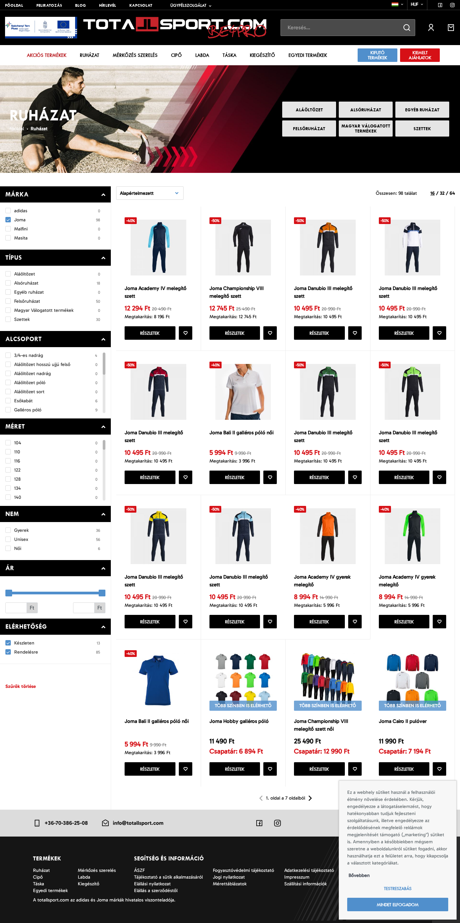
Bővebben (359, 875)
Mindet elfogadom (398, 904)
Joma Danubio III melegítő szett (323, 292)
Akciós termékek (46, 55)
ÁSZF (139, 870)
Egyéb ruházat (422, 109)
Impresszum (296, 877)
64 (452, 193)
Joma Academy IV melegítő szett (156, 292)
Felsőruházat (309, 128)
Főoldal (14, 5)
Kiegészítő (262, 55)
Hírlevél (107, 5)
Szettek (422, 128)
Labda (202, 55)
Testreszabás (398, 888)
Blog (80, 5)
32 (442, 193)
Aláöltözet (309, 109)
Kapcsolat (140, 5)
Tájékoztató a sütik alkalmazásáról (168, 877)
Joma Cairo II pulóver (403, 721)
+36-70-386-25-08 (66, 823)
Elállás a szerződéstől (155, 890)
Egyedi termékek (308, 55)
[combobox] (398, 4)
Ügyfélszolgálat (188, 5)
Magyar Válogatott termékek (365, 128)
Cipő (176, 55)
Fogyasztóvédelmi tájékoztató (243, 870)
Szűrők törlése (20, 686)
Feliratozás (49, 5)
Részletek (150, 333)
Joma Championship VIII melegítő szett (236, 292)
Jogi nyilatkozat (229, 877)
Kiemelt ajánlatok (420, 55)
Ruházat (89, 55)
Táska (229, 55)
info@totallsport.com (138, 823)
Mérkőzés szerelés (135, 55)
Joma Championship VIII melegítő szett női (321, 725)
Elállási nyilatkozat (152, 884)
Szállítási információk (305, 884)
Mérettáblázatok (230, 884)
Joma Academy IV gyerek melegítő (322, 581)
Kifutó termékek (377, 55)
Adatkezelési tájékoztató (309, 870)
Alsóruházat (365, 109)
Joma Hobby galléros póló (239, 721)
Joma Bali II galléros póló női (241, 433)
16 (432, 193)
